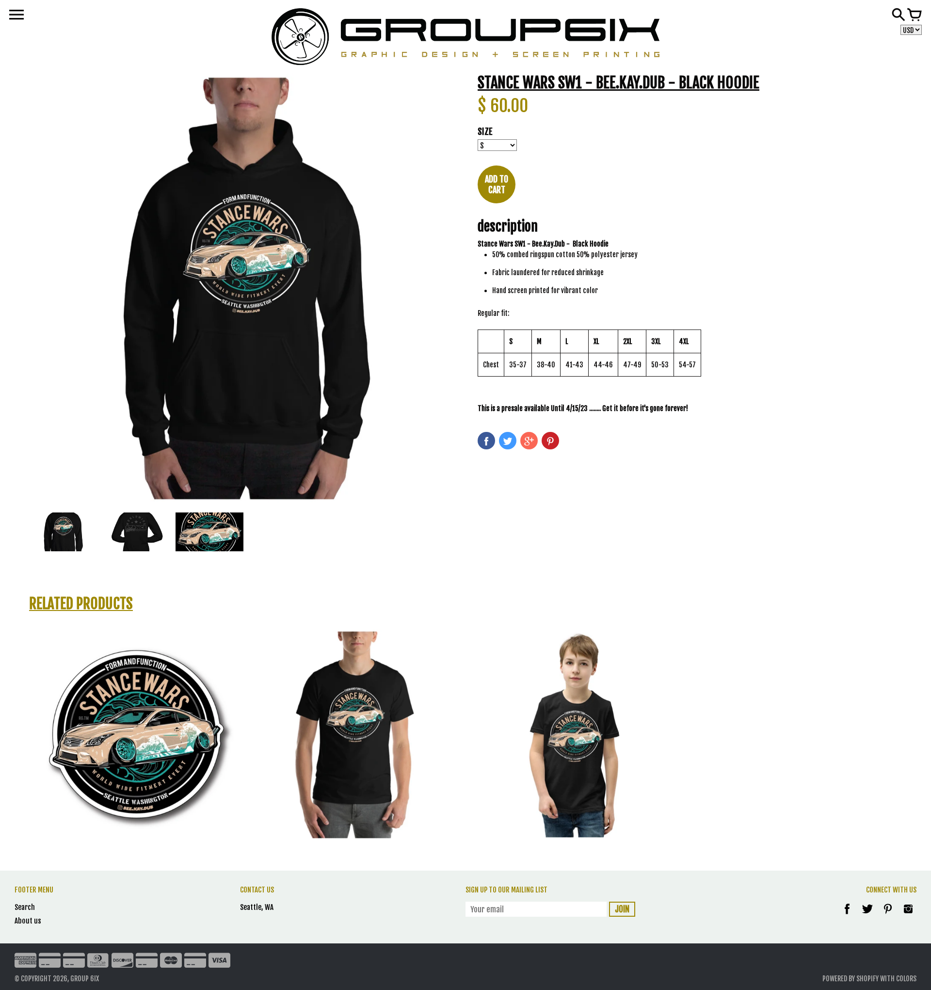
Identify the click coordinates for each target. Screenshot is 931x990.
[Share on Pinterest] (550, 440)
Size (485, 131)
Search (25, 907)
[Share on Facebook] (486, 440)
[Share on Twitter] (507, 440)
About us (28, 920)
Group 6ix (84, 978)
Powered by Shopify (850, 978)
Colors (906, 978)
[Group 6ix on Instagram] (908, 915)
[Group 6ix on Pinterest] (889, 915)
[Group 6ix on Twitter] (868, 915)
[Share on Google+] (529, 440)
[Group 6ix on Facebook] (847, 915)
